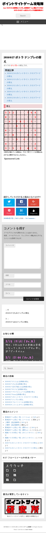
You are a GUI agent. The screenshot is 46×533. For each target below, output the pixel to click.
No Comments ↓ (31, 218)
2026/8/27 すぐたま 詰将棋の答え (17, 381)
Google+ (34, 204)
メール (8, 284)
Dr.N (17, 218)
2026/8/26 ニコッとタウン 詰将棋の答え (19, 405)
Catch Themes (28, 529)
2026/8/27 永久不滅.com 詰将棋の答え (18, 387)
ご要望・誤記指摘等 (12, 422)
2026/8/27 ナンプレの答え (14, 399)
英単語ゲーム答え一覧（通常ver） (17, 427)
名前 (7, 275)
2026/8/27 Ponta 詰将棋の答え (15, 394)
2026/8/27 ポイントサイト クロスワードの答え (21, 397)
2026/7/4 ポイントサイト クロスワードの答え (21, 443)
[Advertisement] (23, 38)
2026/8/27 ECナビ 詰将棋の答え (16, 389)
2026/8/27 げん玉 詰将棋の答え (16, 384)
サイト (8, 293)
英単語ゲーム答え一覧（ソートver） (18, 417)
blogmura (33, 213)
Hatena (21, 213)
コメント (10, 245)
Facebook (21, 204)
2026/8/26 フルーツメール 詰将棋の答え (19, 402)
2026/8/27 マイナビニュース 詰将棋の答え (20, 392)
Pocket (9, 213)
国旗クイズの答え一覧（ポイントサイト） (20, 433)
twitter (9, 204)
